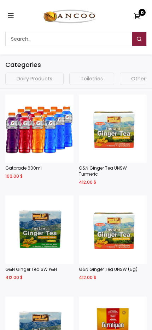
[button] (67, 114)
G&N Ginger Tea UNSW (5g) (108, 269)
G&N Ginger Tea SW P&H (31, 269)
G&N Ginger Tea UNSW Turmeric (103, 171)
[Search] (139, 39)
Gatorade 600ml (23, 168)
